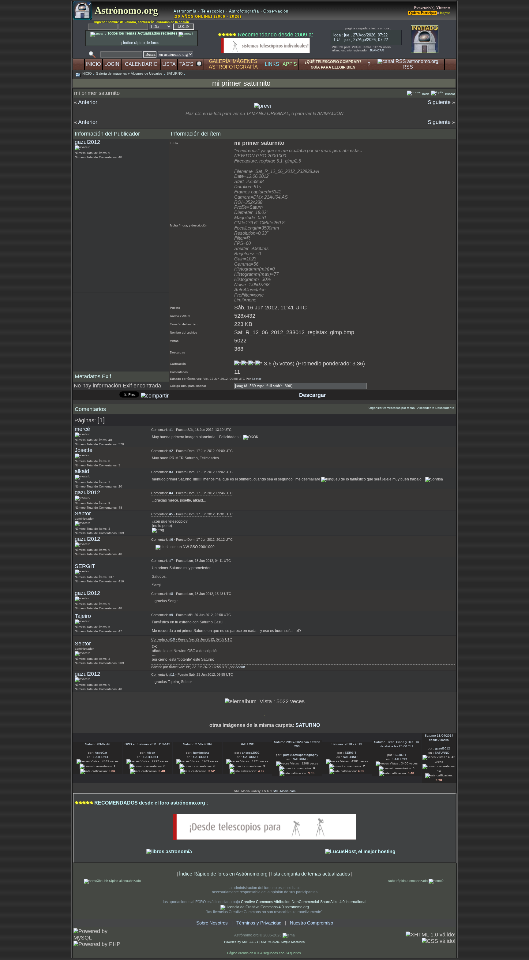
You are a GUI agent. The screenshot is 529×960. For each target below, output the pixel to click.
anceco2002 (251, 752)
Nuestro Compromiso (311, 923)
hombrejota (201, 752)
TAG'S (186, 64)
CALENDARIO (141, 64)
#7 (171, 560)
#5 (171, 514)
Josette (83, 450)
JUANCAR (377, 50)
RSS (408, 66)
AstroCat (101, 752)
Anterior (87, 102)
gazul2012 (87, 142)
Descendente (444, 407)
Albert (151, 752)
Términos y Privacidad (258, 923)
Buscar (449, 93)
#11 (171, 674)
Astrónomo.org (125, 10)
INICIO (93, 64)
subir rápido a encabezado (408, 881)
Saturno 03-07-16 (97, 744)
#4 (171, 493)
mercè (82, 429)
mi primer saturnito (241, 83)
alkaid (82, 471)
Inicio (425, 93)
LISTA (169, 64)
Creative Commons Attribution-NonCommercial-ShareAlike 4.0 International (303, 902)
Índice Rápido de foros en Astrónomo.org (223, 873)
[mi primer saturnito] (262, 106)
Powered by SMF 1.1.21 (241, 941)
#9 (171, 615)
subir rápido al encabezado (121, 881)
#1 (171, 429)
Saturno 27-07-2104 (197, 744)
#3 (171, 472)
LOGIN (111, 64)
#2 (171, 451)
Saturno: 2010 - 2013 (347, 744)
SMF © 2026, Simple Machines (283, 941)
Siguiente (439, 102)
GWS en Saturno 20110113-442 (147, 744)
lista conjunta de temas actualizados (310, 873)
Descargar (312, 395)
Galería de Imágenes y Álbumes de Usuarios (129, 73)
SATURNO (175, 73)
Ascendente (425, 407)
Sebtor (256, 378)
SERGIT (85, 566)
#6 (171, 539)
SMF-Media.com (284, 791)
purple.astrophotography (300, 754)
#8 (171, 594)
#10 (172, 639)
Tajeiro (83, 616)
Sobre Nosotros (212, 923)
